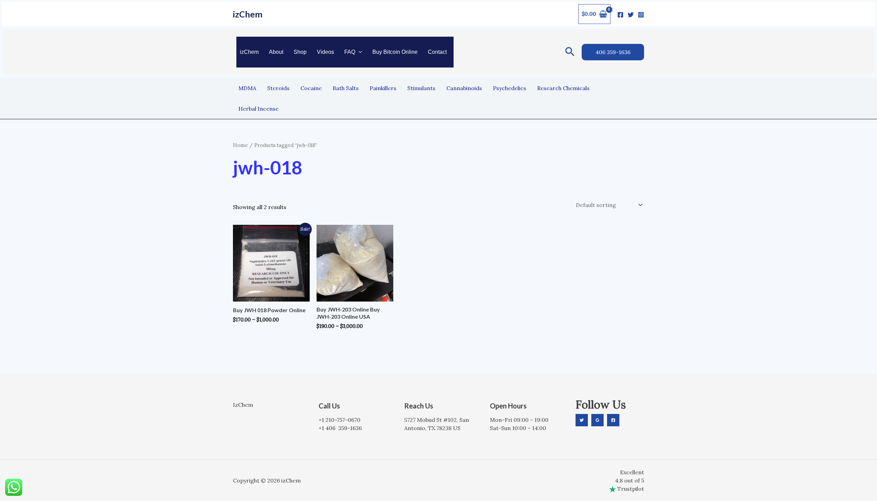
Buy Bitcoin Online (395, 52)
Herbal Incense (258, 108)
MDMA (247, 88)
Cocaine (311, 88)
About (276, 52)
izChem (247, 14)
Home (240, 145)
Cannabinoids (464, 88)
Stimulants (421, 88)
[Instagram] (641, 15)
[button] (358, 52)
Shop (300, 52)
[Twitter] (631, 15)
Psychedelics (509, 88)
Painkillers (383, 88)
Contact (437, 52)
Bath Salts (346, 88)
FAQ (349, 52)
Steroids (278, 88)
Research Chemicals (563, 88)
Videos (325, 52)
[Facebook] (620, 15)
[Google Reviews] (597, 420)
